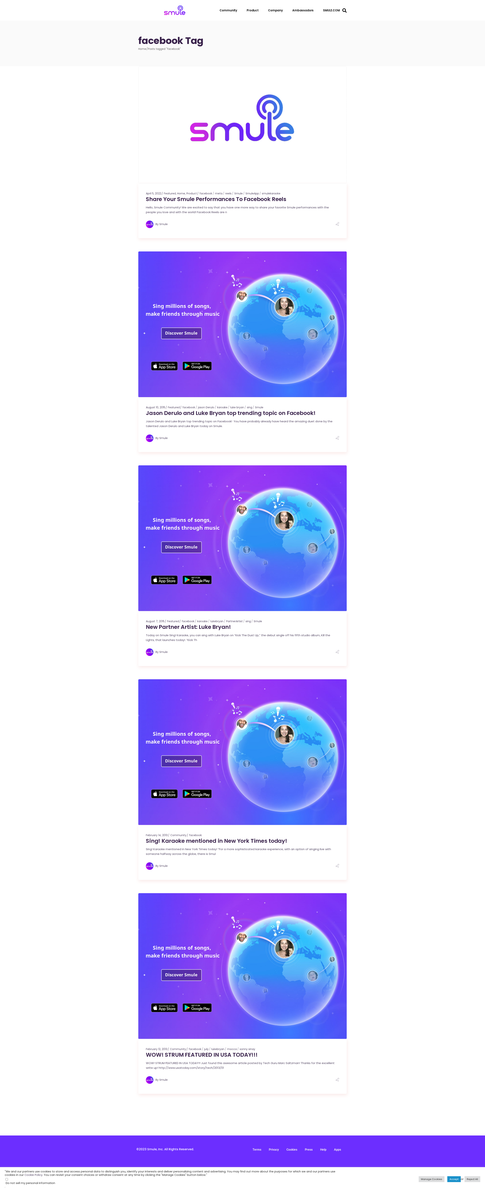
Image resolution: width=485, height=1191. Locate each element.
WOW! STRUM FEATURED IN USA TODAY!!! (202, 1055)
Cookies (291, 1149)
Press (309, 1149)
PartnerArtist (234, 621)
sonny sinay (247, 1049)
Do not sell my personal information (30, 1183)
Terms (257, 1149)
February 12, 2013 (156, 1049)
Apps (337, 1149)
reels (228, 193)
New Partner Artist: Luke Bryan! (188, 627)
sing (249, 407)
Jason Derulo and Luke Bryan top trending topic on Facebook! (230, 413)
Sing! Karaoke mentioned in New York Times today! (216, 841)
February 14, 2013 (157, 835)
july (206, 1049)
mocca (232, 1049)
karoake (222, 407)
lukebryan (216, 621)
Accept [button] (454, 1179)
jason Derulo (206, 407)
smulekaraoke (271, 193)
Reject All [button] (472, 1179)
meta (218, 193)
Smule (238, 193)
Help (323, 1149)
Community (178, 835)
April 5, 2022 (153, 193)
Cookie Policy (33, 1175)
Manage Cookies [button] (431, 1179)
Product (191, 193)
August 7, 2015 (155, 621)
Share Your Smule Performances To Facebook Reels (216, 199)
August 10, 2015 (155, 407)
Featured (170, 193)
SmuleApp (252, 193)
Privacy (274, 1149)
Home (181, 193)
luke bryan (237, 407)
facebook (205, 193)
